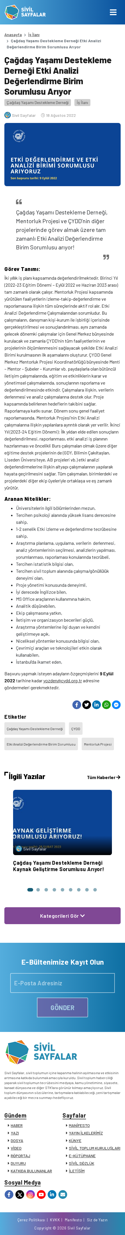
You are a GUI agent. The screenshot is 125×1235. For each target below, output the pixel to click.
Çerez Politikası (31, 1220)
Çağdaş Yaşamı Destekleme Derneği (38, 102)
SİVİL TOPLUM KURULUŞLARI (94, 1148)
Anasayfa (13, 34)
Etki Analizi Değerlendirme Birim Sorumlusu (41, 744)
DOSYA (17, 1140)
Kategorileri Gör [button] (60, 915)
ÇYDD (75, 729)
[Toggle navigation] (113, 12)
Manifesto (73, 1220)
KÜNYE (75, 1140)
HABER (17, 1125)
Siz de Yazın (97, 1220)
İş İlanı (34, 34)
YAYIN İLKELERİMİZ (86, 1132)
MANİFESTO (79, 1125)
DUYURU (18, 1163)
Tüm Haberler (101, 777)
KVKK (55, 1220)
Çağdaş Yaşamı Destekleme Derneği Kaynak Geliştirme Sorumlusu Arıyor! (58, 865)
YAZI (15, 1132)
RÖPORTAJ (20, 1155)
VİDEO (16, 1148)
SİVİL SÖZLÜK (81, 1163)
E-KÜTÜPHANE (82, 1155)
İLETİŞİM (77, 1170)
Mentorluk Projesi (98, 744)
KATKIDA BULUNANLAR (31, 1170)
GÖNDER (62, 1007)
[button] (30, 890)
